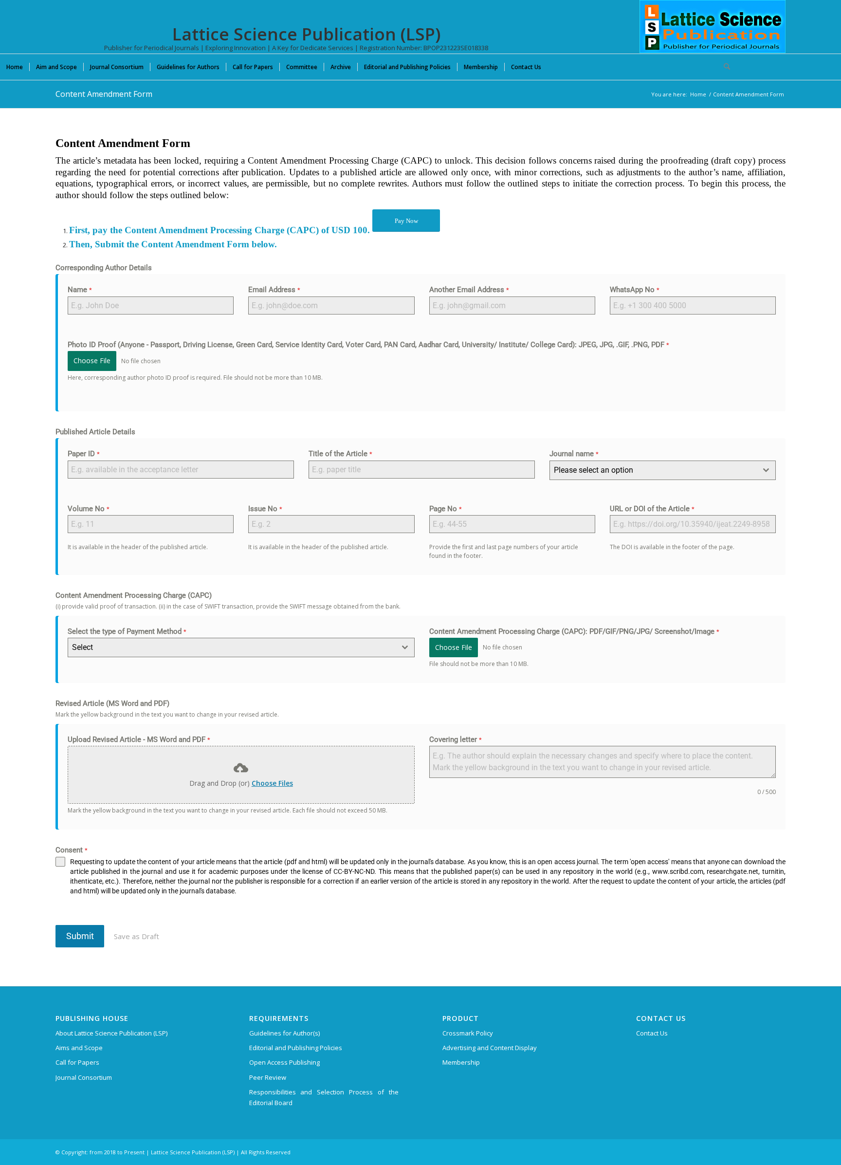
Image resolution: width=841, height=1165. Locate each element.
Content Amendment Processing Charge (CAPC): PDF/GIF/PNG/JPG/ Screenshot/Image (574, 631)
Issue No (265, 508)
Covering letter (455, 739)
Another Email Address (469, 289)
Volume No (89, 508)
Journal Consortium (83, 1077)
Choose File (91, 360)
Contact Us (652, 1033)
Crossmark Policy (467, 1033)
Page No (445, 508)
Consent (71, 850)
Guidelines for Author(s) (284, 1033)
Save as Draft (136, 936)
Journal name (574, 453)
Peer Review (267, 1077)
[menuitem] (14, 67)
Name (80, 289)
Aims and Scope (79, 1047)
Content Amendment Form (103, 94)
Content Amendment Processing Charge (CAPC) (133, 595)
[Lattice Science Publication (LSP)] (713, 34)
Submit (80, 936)
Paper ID (84, 453)
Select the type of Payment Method (127, 631)
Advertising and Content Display (489, 1047)
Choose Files (272, 783)
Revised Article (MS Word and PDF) (112, 703)
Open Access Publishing (284, 1062)
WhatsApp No (634, 289)
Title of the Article (340, 453)
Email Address (274, 289)
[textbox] (653, 470)
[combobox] (662, 470)
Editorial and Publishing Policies (295, 1047)
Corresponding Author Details (103, 267)
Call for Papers (77, 1062)
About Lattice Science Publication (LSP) (111, 1033)
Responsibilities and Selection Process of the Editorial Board (324, 1097)
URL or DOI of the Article (652, 508)
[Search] (723, 67)
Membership (461, 1062)
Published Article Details (95, 431)
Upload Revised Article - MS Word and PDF (139, 739)
